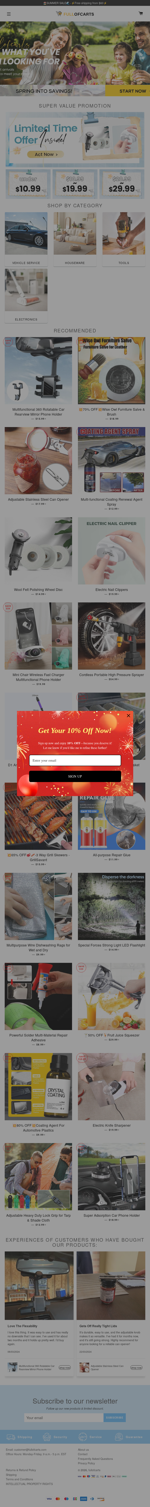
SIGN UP (75, 776)
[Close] (128, 715)
